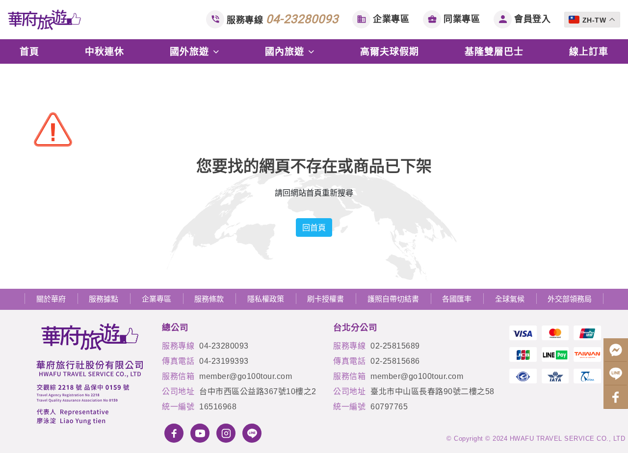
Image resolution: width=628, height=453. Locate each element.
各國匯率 (456, 299)
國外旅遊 (191, 51)
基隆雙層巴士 (494, 51)
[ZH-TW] (593, 12)
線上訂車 (588, 51)
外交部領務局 (570, 299)
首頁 (29, 51)
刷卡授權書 (325, 299)
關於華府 (51, 299)
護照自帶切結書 (393, 299)
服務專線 (283, 19)
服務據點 (103, 299)
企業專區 (391, 19)
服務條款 (209, 299)
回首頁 (314, 227)
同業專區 (462, 19)
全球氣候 (509, 299)
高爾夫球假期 (389, 51)
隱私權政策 (265, 299)
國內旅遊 (286, 51)
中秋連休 (104, 51)
